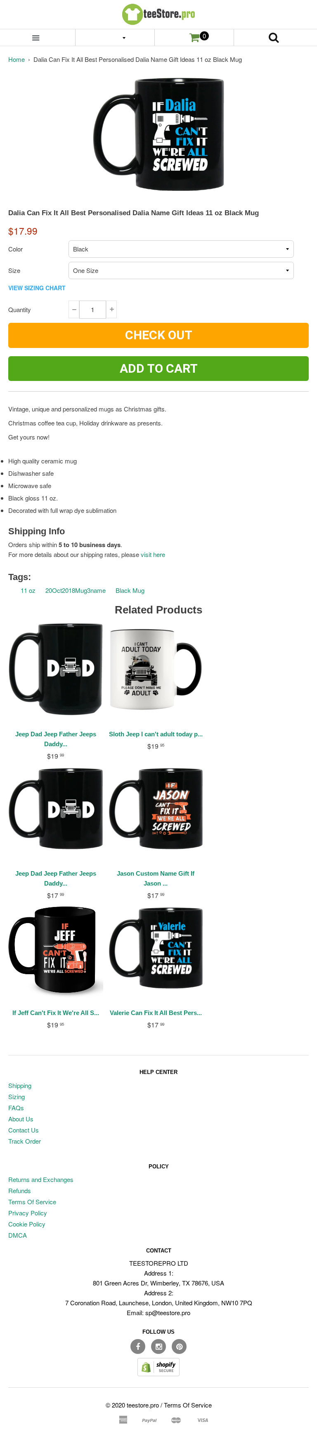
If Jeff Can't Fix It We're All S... (55, 1012)
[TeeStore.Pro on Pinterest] (179, 1346)
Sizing (16, 1096)
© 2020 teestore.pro (132, 1404)
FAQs (16, 1107)
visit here (153, 554)
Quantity (19, 309)
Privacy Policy (27, 1212)
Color (15, 248)
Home (16, 59)
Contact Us (23, 1130)
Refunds (19, 1190)
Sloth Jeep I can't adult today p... (156, 734)
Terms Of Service (32, 1201)
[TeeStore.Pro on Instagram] (158, 1346)
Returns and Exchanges (40, 1179)
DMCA (17, 1235)
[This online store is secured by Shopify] (158, 1373)
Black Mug (130, 590)
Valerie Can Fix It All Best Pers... (156, 1012)
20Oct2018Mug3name (75, 590)
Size (14, 270)
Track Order (24, 1141)
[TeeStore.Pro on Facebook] (137, 1346)
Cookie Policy (26, 1224)
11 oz (28, 590)
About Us (20, 1118)
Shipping (19, 1085)
